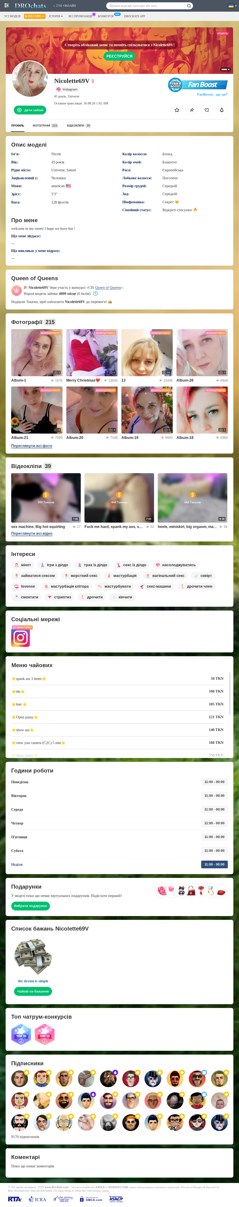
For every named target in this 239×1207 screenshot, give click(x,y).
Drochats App (134, 16)
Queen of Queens (108, 288)
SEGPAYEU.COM (118, 1187)
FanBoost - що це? (212, 94)
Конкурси (106, 16)
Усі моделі (12, 16)
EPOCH (100, 1187)
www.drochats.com (56, 1187)
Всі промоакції (80, 16)
